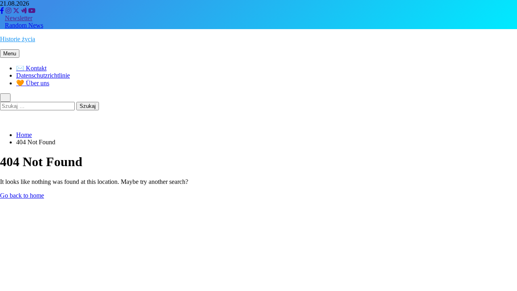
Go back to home (22, 195)
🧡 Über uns (32, 83)
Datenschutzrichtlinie (43, 75)
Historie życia (17, 39)
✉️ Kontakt (31, 68)
